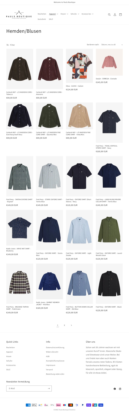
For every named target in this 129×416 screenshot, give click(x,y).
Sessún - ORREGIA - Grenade (106, 79)
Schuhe (9, 361)
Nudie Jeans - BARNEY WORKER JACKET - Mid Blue (47, 303)
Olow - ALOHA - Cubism (74, 86)
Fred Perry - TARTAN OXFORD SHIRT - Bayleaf (19, 201)
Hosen (8, 356)
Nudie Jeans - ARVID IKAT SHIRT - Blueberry (18, 250)
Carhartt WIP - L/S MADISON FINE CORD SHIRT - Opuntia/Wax (48, 133)
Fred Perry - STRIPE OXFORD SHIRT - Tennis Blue (49, 201)
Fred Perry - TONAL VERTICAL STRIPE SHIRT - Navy (106, 147)
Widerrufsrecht (52, 352)
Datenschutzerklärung (55, 347)
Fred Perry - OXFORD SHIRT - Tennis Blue (49, 254)
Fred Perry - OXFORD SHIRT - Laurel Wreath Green (109, 254)
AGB (48, 356)
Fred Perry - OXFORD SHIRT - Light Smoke (78, 254)
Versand (49, 369)
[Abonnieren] (49, 388)
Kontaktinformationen (55, 361)
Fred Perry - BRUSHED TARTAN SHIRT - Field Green (17, 308)
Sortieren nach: (93, 44)
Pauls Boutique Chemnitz (67, 410)
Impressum (50, 365)
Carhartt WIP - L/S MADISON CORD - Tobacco (19, 93)
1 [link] (57, 325)
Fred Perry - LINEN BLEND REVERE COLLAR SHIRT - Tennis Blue (108, 201)
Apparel (9, 352)
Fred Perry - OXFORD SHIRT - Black (109, 307)
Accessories (11, 365)
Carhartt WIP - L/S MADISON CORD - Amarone (49, 93)
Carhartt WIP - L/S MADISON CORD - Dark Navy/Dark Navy (19, 133)
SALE (8, 369)
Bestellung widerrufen (55, 374)
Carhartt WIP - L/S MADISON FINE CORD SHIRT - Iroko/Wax (78, 133)
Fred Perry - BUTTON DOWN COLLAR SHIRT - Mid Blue (79, 308)
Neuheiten (10, 347)
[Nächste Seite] (71, 325)
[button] (53, 13)
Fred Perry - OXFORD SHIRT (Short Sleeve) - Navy (78, 201)
